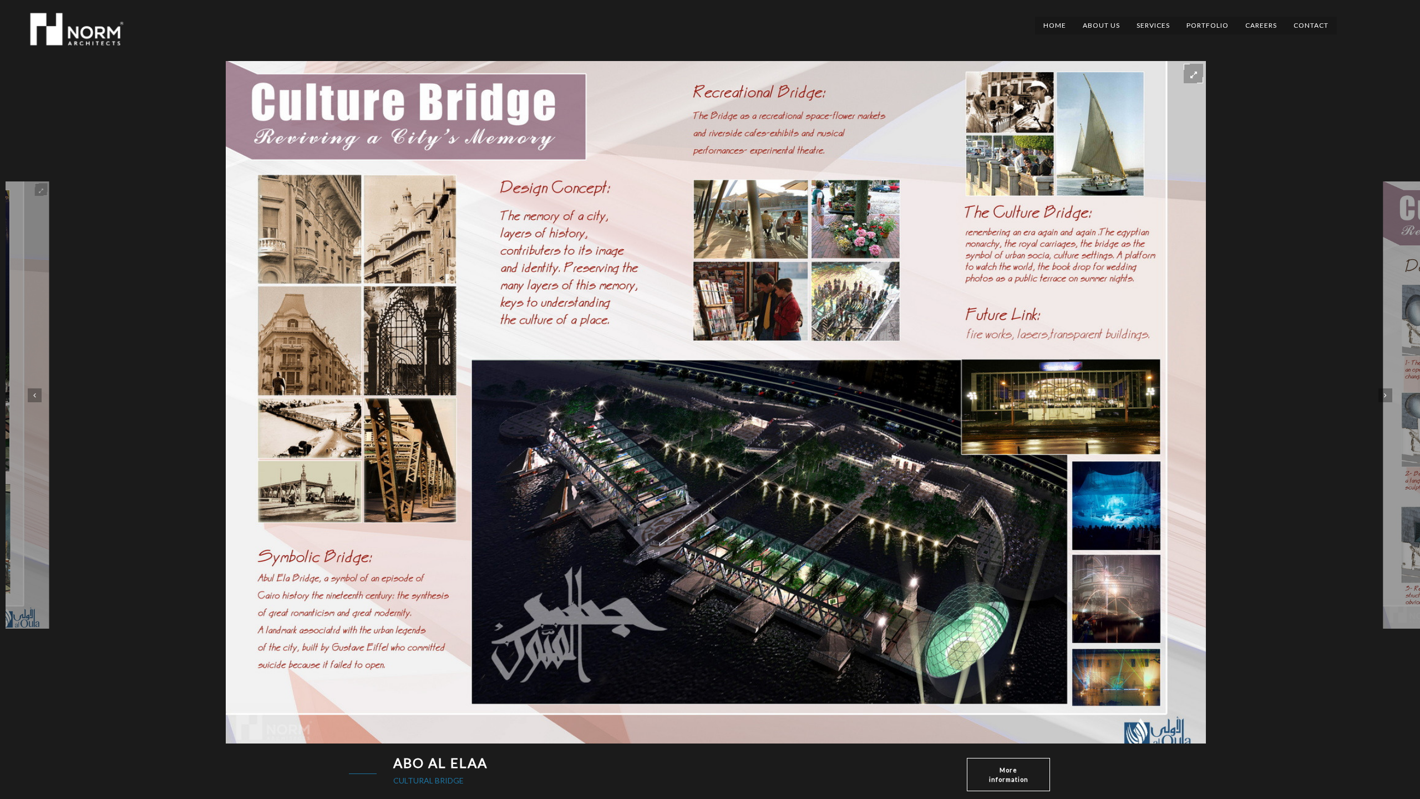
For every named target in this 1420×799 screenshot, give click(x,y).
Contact (1311, 25)
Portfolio (1207, 25)
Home (1054, 25)
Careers (1261, 25)
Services (1153, 25)
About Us (1101, 25)
